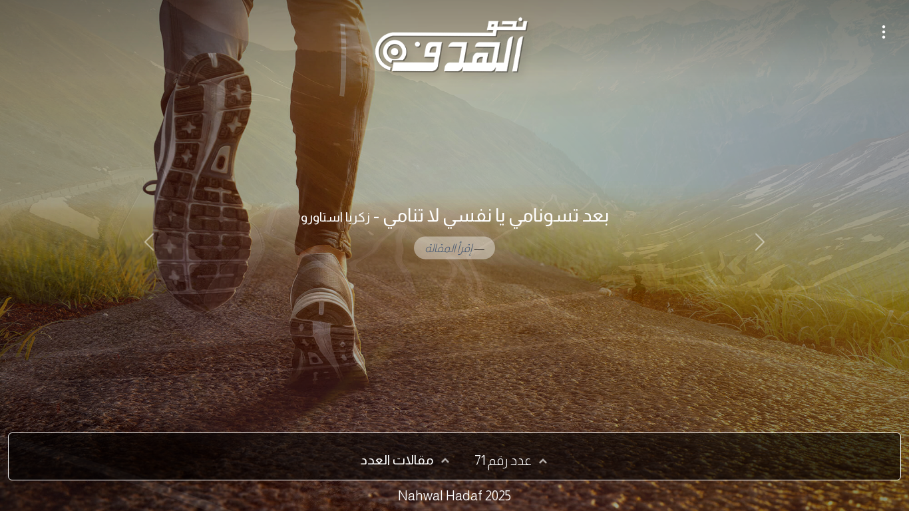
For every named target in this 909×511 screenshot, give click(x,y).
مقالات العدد (397, 459)
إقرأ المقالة (448, 247)
